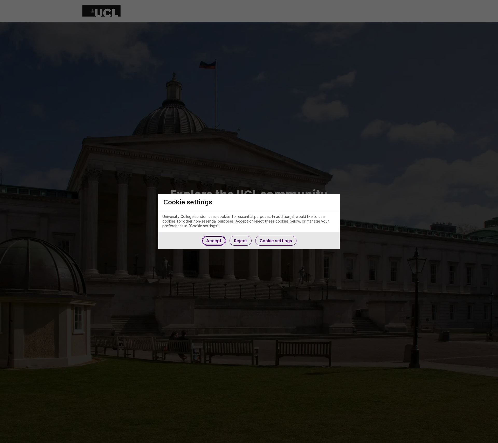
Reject (240, 240)
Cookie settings (276, 240)
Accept (214, 240)
